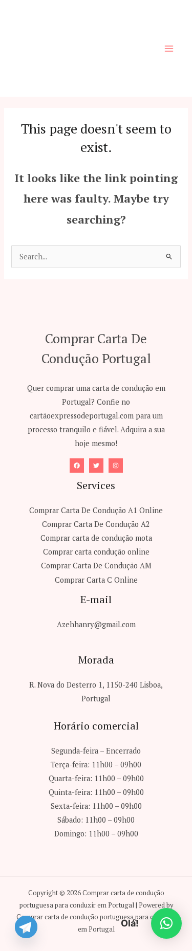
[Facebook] (77, 465)
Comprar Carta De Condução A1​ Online (96, 510)
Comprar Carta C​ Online (96, 580)
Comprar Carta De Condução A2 (96, 524)
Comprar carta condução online (96, 552)
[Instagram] (116, 465)
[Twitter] (96, 465)
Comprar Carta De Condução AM (96, 565)
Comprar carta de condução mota (96, 538)
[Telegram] (26, 927)
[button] (166, 923)
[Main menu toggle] (169, 48)
